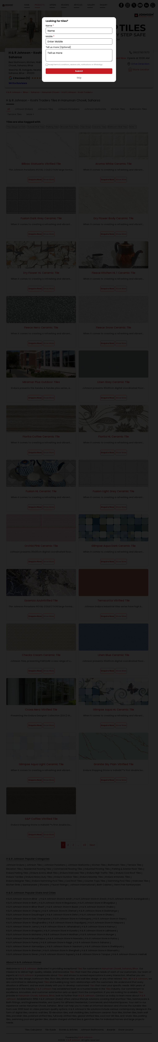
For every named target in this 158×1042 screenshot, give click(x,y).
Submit (79, 71)
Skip (79, 77)
